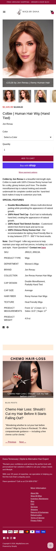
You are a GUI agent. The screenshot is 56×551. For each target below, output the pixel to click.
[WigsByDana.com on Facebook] (4, 538)
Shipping (34, 509)
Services (34, 507)
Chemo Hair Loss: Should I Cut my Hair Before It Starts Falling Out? (25, 413)
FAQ (32, 504)
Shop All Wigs (36, 496)
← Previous (10, 442)
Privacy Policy (36, 520)
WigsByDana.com (22, 543)
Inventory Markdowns (39, 499)
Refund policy (36, 515)
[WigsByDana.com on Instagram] (11, 538)
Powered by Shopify (10, 546)
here (43, 248)
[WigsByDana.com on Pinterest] (8, 538)
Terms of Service (37, 518)
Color (5, 132)
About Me (35, 493)
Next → (22, 442)
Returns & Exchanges (39, 512)
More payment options (28, 172)
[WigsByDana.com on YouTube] (14, 538)
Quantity (6, 144)
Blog (32, 501)
